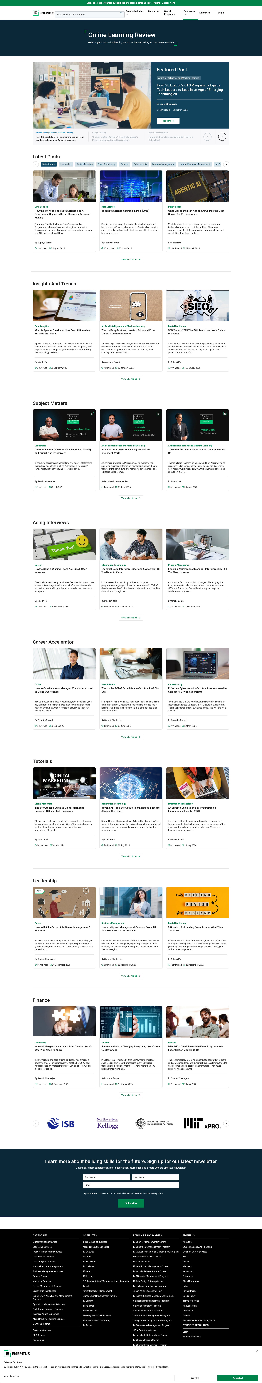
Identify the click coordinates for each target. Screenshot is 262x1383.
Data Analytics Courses (44, 1261)
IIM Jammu (88, 1301)
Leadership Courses (42, 1247)
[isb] (60, 1123)
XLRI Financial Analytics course (147, 1256)
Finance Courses (41, 1276)
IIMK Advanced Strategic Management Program (156, 1252)
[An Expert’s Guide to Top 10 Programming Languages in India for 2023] (197, 783)
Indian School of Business (95, 1242)
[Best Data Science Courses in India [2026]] (131, 186)
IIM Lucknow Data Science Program (149, 1286)
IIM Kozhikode (89, 1261)
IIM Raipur (87, 1325)
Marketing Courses (42, 1281)
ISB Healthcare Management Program (151, 1301)
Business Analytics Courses (46, 1314)
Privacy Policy (157, 1193)
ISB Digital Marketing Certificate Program (152, 1320)
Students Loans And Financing (197, 1247)
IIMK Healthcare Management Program (151, 1247)
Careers (186, 1315)
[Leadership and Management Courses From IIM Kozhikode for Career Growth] (131, 902)
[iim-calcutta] (154, 1123)
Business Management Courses (48, 1271)
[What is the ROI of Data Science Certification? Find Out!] (131, 663)
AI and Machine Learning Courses (49, 1319)
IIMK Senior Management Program (149, 1242)
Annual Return (190, 1306)
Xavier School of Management (97, 1291)
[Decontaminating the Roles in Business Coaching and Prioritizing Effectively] (64, 425)
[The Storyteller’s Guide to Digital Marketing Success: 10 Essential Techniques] (64, 783)
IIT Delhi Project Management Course (150, 1266)
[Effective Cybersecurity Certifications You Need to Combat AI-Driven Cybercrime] (197, 663)
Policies (186, 1286)
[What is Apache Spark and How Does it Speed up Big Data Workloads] (64, 305)
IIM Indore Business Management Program (153, 1296)
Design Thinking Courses (44, 1291)
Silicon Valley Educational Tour (147, 1291)
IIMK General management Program (150, 1345)
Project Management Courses (47, 1286)
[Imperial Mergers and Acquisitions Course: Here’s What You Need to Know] (64, 1022)
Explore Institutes (135, 11)
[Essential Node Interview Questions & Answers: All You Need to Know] (131, 544)
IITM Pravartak (90, 1310)
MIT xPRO (87, 1256)
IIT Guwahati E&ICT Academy (97, 1320)
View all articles (129, 259)
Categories (154, 11)
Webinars (187, 1266)
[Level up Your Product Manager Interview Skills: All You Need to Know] (197, 544)
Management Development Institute (100, 1296)
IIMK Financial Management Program (150, 1276)
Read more (168, 121)
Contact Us (188, 1310)
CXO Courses (39, 1335)
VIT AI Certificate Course (144, 1330)
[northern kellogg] (107, 1123)
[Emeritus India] (44, 13)
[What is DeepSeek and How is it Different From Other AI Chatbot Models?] (131, 305)
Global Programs (169, 12)
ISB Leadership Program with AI (148, 1310)
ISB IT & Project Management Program (151, 1315)
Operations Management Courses (49, 1304)
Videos (186, 1261)
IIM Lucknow (88, 1266)
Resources (189, 11)
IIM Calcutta (88, 1252)
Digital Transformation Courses (48, 1309)
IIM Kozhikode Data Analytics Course (150, 1335)
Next (219, 137)
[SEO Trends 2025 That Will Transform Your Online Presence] (197, 305)
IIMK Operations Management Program (151, 1325)
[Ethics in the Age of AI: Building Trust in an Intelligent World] (131, 425)
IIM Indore (87, 1286)
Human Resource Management (48, 1266)
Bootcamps (38, 1340)
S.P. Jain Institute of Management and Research (106, 1281)
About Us (187, 1242)
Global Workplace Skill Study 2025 (199, 1320)
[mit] (201, 1123)
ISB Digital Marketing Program (147, 1306)
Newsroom (188, 1271)
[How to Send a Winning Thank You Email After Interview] (64, 544)
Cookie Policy (189, 1296)
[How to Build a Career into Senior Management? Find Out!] (64, 902)
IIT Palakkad (88, 1306)
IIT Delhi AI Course (141, 1261)
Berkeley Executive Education (97, 1315)
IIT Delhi (86, 1271)
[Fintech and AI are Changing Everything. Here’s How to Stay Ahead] (131, 1022)
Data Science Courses (43, 1256)
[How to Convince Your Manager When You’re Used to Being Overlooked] (64, 663)
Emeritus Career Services (195, 1252)
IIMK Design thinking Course (146, 1340)
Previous (204, 137)
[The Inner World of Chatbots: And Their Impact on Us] (197, 425)
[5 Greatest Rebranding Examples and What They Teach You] (197, 902)
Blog (185, 1256)
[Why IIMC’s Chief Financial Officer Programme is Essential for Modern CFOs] (197, 1022)
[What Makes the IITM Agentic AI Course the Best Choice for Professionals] (197, 186)
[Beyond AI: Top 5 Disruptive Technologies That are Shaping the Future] (131, 783)
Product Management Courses (47, 1252)
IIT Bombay (88, 1276)
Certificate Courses (42, 1330)
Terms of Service (191, 1301)
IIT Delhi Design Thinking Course (148, 1281)
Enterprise (204, 12)
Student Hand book (192, 1336)
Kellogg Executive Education (96, 1247)
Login (221, 12)
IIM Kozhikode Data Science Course (149, 1271)
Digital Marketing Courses (45, 1242)
